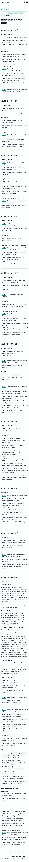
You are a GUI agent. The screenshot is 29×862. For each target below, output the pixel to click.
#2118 (4, 714)
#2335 (4, 445)
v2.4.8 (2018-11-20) (9, 101)
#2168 (4, 351)
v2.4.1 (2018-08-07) (9, 533)
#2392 (4, 280)
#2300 (4, 832)
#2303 (4, 540)
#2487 (4, 228)
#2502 (4, 182)
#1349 (21, 627)
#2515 (4, 191)
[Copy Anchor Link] (19, 30)
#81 (9, 584)
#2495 (4, 40)
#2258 (4, 814)
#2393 (4, 238)
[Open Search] (24, 2)
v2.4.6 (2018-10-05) (9, 216)
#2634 (4, 89)
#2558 (4, 125)
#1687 (4, 695)
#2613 (4, 73)
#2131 (4, 719)
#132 (7, 611)
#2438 (4, 294)
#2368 (4, 391)
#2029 (4, 705)
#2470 (4, 332)
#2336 (4, 450)
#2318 (4, 495)
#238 (4, 681)
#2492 (4, 262)
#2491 (4, 257)
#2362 (4, 360)
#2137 (4, 811)
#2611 (4, 68)
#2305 (4, 842)
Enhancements (6, 34)
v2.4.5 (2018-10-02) (9, 273)
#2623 (4, 83)
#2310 (4, 550)
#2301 (4, 837)
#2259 (4, 798)
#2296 (4, 828)
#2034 (4, 709)
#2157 (4, 724)
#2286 (4, 743)
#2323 (4, 517)
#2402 (4, 285)
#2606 (4, 64)
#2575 (4, 134)
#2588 (4, 139)
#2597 (4, 45)
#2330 (4, 522)
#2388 (4, 162)
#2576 (4, 59)
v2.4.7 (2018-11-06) (9, 155)
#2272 (4, 738)
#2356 (4, 356)
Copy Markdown (8, 15)
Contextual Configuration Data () (12, 627)
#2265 (4, 818)
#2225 (4, 729)
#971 (4, 685)
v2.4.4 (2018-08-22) (9, 344)
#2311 (4, 554)
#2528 (4, 196)
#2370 (4, 401)
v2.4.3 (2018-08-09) (9, 421)
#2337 (4, 457)
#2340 (4, 463)
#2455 (4, 328)
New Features (6, 582)
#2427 (4, 167)
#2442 (4, 313)
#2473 (4, 120)
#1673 (4, 690)
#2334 (4, 438)
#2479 (4, 223)
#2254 (4, 365)
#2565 (4, 130)
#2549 (4, 200)
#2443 (4, 318)
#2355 (4, 386)
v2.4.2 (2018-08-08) (9, 488)
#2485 (4, 252)
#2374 (4, 405)
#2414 (4, 309)
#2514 (4, 186)
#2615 (4, 78)
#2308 (4, 545)
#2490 (4, 108)
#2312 (4, 559)
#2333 (4, 429)
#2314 (4, 564)
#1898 (13, 660)
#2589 (4, 144)
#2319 (4, 498)
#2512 (4, 172)
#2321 (4, 508)
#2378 (4, 410)
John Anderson (15, 605)
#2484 (4, 247)
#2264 (4, 803)
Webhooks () (6, 584)
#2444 (4, 323)
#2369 (4, 396)
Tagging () (5, 611)
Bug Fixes (4, 51)
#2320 (4, 503)
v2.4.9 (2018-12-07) (9, 30)
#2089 (4, 37)
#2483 (4, 243)
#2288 (4, 823)
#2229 (4, 793)
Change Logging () (8, 660)
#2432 (4, 290)
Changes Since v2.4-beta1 (10, 788)
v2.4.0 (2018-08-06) (9, 577)
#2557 (4, 113)
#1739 (4, 697)
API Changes (5, 750)
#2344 (4, 475)
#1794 (4, 700)
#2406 (4, 304)
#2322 (4, 512)
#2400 (4, 54)
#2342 (4, 468)
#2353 (4, 375)
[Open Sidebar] (27, 2)
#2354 (4, 382)
